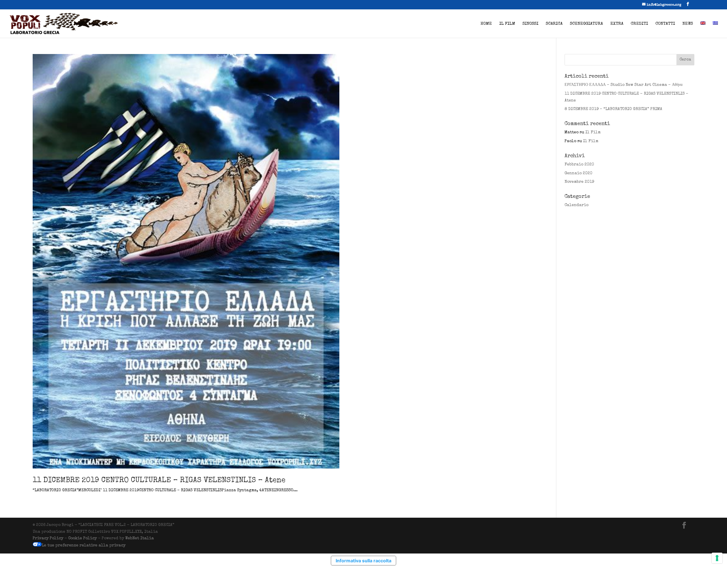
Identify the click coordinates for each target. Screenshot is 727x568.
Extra (616, 24)
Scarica (554, 24)
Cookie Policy (82, 538)
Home (486, 24)
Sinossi (530, 24)
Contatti (665, 24)
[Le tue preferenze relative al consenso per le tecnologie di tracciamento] (717, 558)
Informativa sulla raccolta (363, 560)
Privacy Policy (48, 538)
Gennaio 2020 (578, 173)
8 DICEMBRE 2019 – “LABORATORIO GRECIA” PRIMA (613, 109)
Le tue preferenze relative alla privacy (84, 546)
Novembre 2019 (579, 182)
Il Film (507, 24)
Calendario (576, 205)
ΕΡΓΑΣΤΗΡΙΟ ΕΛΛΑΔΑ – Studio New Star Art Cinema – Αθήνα (623, 85)
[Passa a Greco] (715, 29)
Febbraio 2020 (579, 165)
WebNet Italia (139, 538)
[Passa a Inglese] (702, 29)
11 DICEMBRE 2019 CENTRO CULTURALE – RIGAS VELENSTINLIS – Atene (159, 480)
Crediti (639, 24)
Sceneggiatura (586, 24)
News (687, 24)
